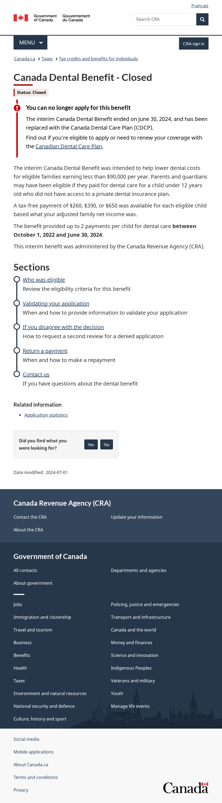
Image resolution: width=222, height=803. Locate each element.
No (106, 444)
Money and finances (131, 643)
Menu (28, 42)
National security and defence (44, 706)
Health (20, 668)
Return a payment (45, 350)
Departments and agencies (138, 570)
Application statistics (46, 415)
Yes (91, 444)
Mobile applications (34, 752)
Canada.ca (24, 59)
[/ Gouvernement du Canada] (52, 17)
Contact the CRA (30, 517)
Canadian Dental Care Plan (68, 146)
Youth (117, 693)
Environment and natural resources (50, 693)
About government (33, 583)
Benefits (22, 655)
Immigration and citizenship (42, 617)
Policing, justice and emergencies (145, 604)
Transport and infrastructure (141, 617)
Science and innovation (134, 655)
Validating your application (56, 303)
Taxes (47, 59)
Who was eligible (44, 279)
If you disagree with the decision (63, 327)
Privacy (21, 790)
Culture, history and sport (40, 719)
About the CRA (28, 530)
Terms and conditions (36, 777)
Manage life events (130, 706)
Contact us (36, 374)
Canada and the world (133, 630)
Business (23, 643)
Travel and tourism (33, 630)
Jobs (18, 604)
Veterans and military (133, 681)
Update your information (136, 517)
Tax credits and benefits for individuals (98, 59)
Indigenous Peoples (131, 668)
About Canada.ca (31, 765)
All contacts (25, 570)
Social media (26, 739)
